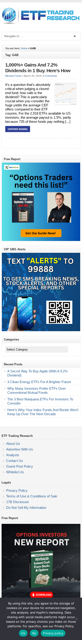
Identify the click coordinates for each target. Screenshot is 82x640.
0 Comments (50, 75)
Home (24, 48)
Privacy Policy (17, 490)
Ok (23, 633)
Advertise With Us (19, 449)
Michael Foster (13, 75)
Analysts (12, 455)
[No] (76, 619)
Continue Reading (18, 129)
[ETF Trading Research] (41, 24)
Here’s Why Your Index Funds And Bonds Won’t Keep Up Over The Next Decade (42, 412)
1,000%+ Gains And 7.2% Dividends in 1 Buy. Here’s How (37, 68)
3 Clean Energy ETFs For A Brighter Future (39, 382)
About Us (13, 443)
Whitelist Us (15, 472)
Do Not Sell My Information (26, 507)
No (34, 633)
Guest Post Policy (19, 466)
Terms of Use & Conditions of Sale (31, 496)
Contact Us (14, 461)
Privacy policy (53, 633)
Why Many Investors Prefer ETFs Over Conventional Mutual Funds (36, 390)
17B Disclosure (17, 502)
